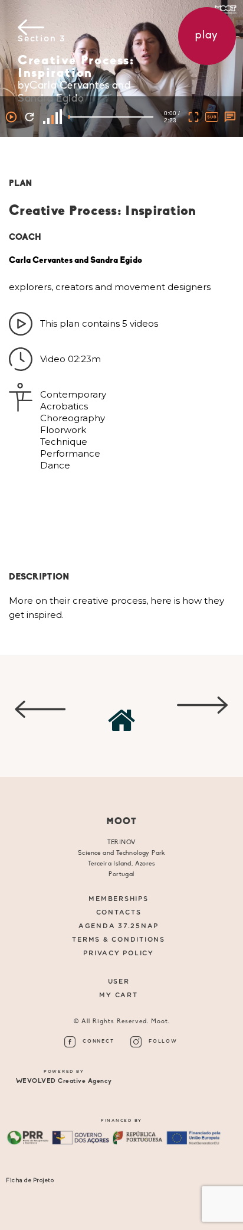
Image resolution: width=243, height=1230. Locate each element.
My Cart (118, 995)
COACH (25, 237)
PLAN (20, 184)
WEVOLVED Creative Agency (64, 1081)
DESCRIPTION (39, 577)
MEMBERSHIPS (118, 899)
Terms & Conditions (118, 939)
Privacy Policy (118, 953)
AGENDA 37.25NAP (118, 926)
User (119, 981)
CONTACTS (119, 912)
